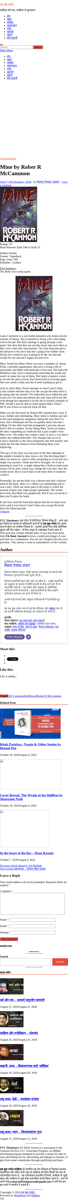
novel (34, 696)
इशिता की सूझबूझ (27, 623)
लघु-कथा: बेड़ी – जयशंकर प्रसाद (19, 1099)
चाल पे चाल (31, 626)
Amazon (4, 511)
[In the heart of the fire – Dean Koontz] (25, 846)
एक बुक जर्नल (7, 4)
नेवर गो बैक (18, 626)
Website (4, 932)
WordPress (20, 1195)
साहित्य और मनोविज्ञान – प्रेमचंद (19, 1033)
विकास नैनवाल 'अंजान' (48, 181)
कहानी (10, 31)
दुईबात (52, 608)
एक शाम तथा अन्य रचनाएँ (31, 620)
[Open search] (1, 44)
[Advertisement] (34, 116)
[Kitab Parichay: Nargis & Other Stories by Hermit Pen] (30, 737)
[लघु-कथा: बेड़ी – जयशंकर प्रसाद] (12, 1092)
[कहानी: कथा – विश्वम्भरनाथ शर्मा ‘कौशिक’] (12, 1059)
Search (4, 956)
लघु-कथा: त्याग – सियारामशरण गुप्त (21, 1132)
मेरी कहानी (12, 37)
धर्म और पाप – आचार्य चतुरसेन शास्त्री (22, 1000)
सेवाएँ (9, 34)
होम (8, 16)
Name (4, 919)
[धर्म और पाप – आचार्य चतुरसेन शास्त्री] (12, 993)
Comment (6, 891)
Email (4, 926)
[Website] (28, 636)
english (24, 696)
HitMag (35, 1195)
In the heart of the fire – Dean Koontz (27, 853)
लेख (9, 28)
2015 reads (14, 696)
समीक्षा (10, 22)
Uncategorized (8, 158)
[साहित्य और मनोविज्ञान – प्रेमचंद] (12, 1026)
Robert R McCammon (49, 696)
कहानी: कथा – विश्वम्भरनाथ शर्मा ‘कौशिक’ (24, 1066)
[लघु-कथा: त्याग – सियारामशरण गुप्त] (12, 1125)
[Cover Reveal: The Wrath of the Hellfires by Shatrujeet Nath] (30, 788)
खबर (9, 19)
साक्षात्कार (12, 25)
